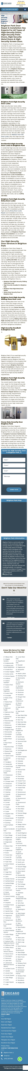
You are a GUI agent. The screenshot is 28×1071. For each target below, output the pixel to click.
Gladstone (8, 885)
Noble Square (22, 724)
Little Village (9, 977)
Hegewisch (8, 915)
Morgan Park (21, 697)
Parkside (20, 761)
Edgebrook (8, 837)
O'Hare (20, 743)
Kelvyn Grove (9, 954)
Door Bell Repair (6, 1019)
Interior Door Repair (7, 1037)
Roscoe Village (22, 813)
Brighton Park (9, 729)
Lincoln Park (9, 973)
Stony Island (21, 869)
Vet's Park (21, 903)
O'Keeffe (20, 746)
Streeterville (21, 875)
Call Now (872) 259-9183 (10, 9)
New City (20, 720)
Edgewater (8, 839)
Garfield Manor (9, 881)
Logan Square (9, 982)
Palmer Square (22, 756)
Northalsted (21, 739)
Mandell (20, 665)
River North (21, 806)
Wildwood (21, 967)
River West (21, 808)
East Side (8, 833)
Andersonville (9, 663)
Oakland (20, 748)
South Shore (21, 864)
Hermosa (8, 918)
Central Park (9, 766)
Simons (20, 822)
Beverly (7, 714)
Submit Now (14, 489)
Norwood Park (22, 741)
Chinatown (8, 783)
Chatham (8, 768)
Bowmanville (9, 720)
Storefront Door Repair (8, 1043)
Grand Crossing (9, 896)
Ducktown (8, 820)
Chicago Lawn (9, 781)
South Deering (22, 845)
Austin (7, 687)
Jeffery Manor (9, 947)
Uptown (20, 901)
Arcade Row (9, 669)
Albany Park (9, 657)
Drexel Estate (9, 818)
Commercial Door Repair (8, 1031)
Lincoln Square (9, 975)
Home (2, 12)
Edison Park (9, 846)
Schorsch (20, 820)
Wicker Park (21, 965)
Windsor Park (22, 976)
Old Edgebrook (22, 750)
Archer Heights (9, 671)
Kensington (8, 956)
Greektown (8, 909)
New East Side (22, 722)
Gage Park (8, 872)
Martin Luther (22, 673)
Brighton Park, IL (9, 1052)
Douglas (7, 816)
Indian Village (9, 934)
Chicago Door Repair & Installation (14, 1068)
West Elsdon (21, 927)
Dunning (7, 822)
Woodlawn (21, 980)
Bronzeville (8, 732)
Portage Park (22, 783)
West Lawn (21, 937)
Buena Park (8, 751)
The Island (21, 886)
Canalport (8, 762)
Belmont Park (9, 712)
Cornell (7, 802)
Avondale (8, 695)
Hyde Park (8, 928)
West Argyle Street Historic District (20, 915)
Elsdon (7, 848)
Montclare (21, 690)
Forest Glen (8, 855)
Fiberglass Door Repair (8, 1040)
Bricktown (8, 725)
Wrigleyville (21, 982)
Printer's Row (22, 785)
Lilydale (7, 971)
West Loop (21, 940)
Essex (7, 852)
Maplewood (21, 667)
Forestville (8, 859)
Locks (7, 980)
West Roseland (22, 954)
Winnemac (21, 978)
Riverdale (20, 811)
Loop (6, 984)
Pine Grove (21, 776)
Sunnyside (21, 879)
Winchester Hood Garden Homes (20, 971)
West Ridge (21, 952)
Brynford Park (9, 746)
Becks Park (8, 702)
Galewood (8, 874)
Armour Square (9, 676)
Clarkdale (8, 790)
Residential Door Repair (8, 1028)
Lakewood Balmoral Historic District (9, 964)
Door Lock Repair (6, 1022)
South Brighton (22, 833)
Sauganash (21, 817)
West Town (21, 957)
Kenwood (8, 958)
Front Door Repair (6, 1034)
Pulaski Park (21, 787)
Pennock (20, 763)
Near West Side (22, 715)
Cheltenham (9, 775)
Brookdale (8, 734)
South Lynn (21, 862)
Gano (6, 876)
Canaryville (8, 764)
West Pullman (22, 946)
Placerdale (21, 778)
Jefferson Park (9, 945)
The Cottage (21, 884)
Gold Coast (8, 890)
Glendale (8, 888)
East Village (8, 835)
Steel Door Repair (6, 1025)
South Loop (21, 860)
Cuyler (7, 811)
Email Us (6, 1055)
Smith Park (21, 826)
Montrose (21, 692)
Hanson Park (9, 913)
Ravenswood (22, 792)
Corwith (7, 804)
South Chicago (22, 835)
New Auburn (21, 717)
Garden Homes (9, 879)
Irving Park (8, 939)
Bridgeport (8, 727)
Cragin (7, 807)
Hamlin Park (9, 911)
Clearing (7, 792)
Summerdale (21, 877)
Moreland (20, 694)
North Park (21, 737)
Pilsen (19, 774)
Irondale (7, 936)
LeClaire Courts (10, 968)
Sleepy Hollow (22, 824)
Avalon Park (9, 693)
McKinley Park (22, 676)
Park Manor (21, 759)
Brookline (8, 736)
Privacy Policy (5, 1046)
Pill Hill (20, 772)
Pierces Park (21, 769)
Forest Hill (8, 857)
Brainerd (7, 723)
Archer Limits (9, 674)
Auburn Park (9, 685)
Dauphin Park (9, 813)
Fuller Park (8, 861)
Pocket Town (22, 781)
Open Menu (25, 9)
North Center (21, 726)
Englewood (8, 850)
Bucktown (8, 749)
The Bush (20, 882)
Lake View (8, 960)
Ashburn (7, 678)
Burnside (8, 753)
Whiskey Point (22, 963)
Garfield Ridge (9, 883)
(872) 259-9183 (8, 1058)
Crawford (8, 809)
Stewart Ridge (22, 866)
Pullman (20, 790)
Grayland (8, 902)
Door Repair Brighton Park (11, 12)
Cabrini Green (9, 755)
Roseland (20, 815)
